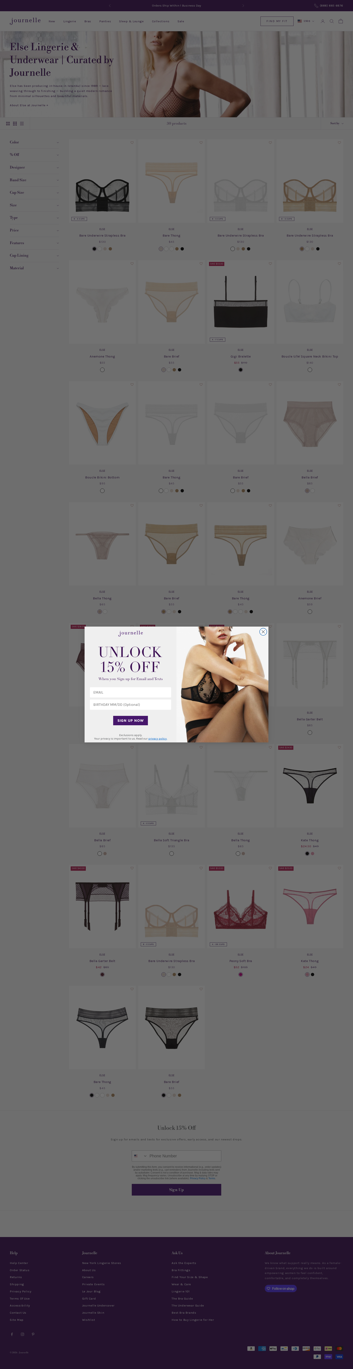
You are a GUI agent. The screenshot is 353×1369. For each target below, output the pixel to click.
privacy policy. (157, 738)
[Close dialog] (263, 631)
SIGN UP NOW (130, 720)
